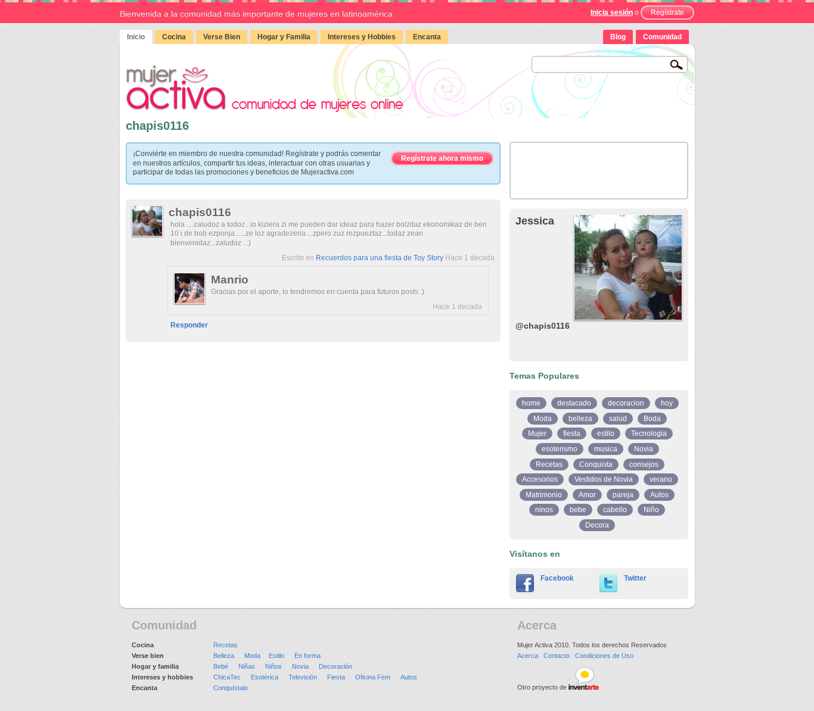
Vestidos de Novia (603, 479)
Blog (618, 37)
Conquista (596, 464)
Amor (587, 495)
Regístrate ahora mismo (442, 158)
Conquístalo (230, 687)
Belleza (223, 655)
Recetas (549, 464)
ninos (544, 510)
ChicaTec (227, 677)
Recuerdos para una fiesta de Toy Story (379, 258)
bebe (578, 510)
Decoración (335, 666)
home (531, 403)
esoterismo (559, 449)
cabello (615, 510)
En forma (307, 655)
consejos (643, 464)
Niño (651, 510)
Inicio (136, 37)
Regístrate (667, 12)
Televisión (302, 677)
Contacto (556, 655)
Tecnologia (649, 433)
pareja (623, 495)
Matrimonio (544, 495)
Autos (659, 495)
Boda (652, 418)
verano (661, 479)
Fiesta (336, 677)
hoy (667, 403)
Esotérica (264, 677)
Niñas (246, 666)
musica (605, 449)
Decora (597, 525)
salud (618, 418)
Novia (643, 449)
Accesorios (540, 479)
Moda (542, 418)
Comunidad (662, 37)
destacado (574, 403)
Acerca (527, 655)
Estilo (276, 655)
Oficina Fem (372, 677)
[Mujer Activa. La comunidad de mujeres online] (264, 88)
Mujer (537, 433)
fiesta (571, 433)
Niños (273, 666)
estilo (605, 433)
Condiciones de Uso (604, 655)
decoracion (626, 403)
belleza (580, 418)
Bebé (220, 666)
